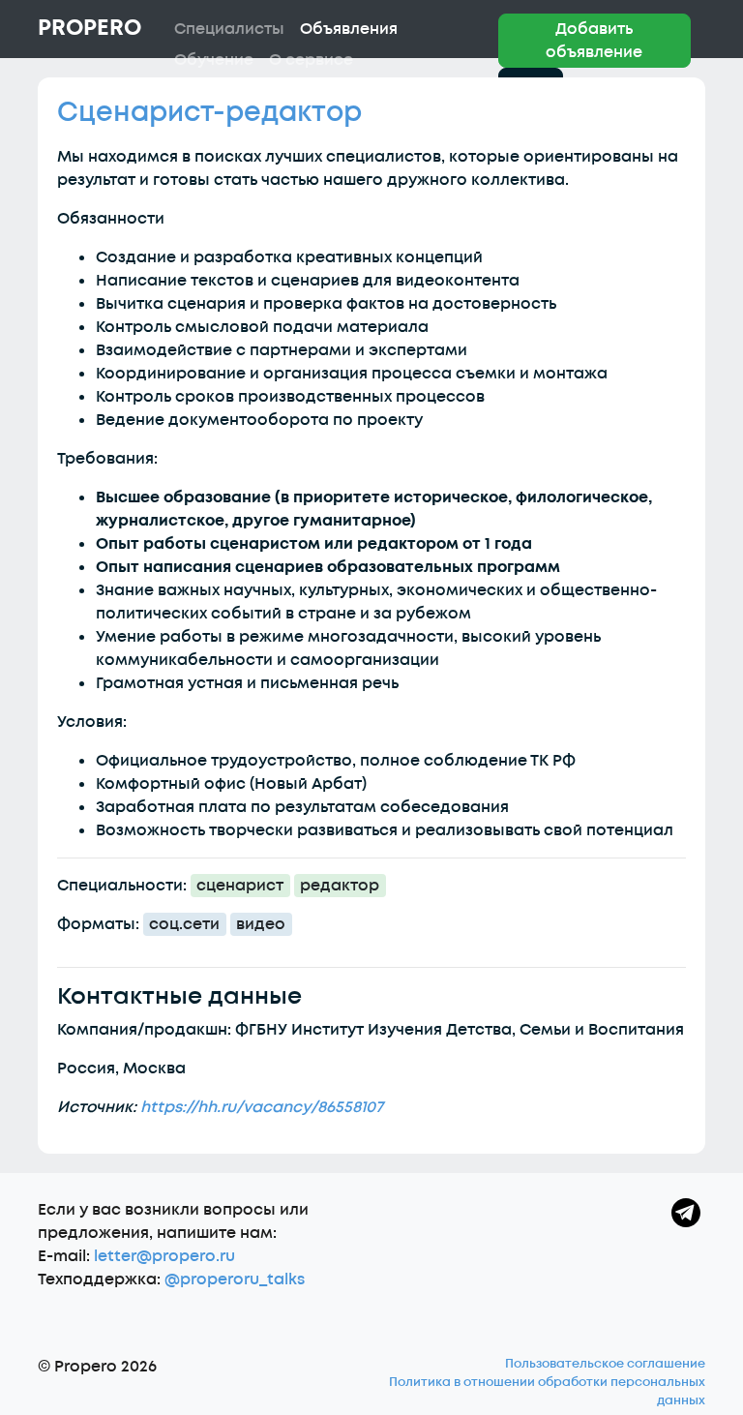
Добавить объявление (594, 40)
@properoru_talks (234, 1279)
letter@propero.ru (164, 1256)
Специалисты (229, 29)
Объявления (349, 29)
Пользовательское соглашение (605, 1363)
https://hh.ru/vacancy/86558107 (261, 1107)
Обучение (213, 60)
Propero (89, 28)
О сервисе (311, 60)
